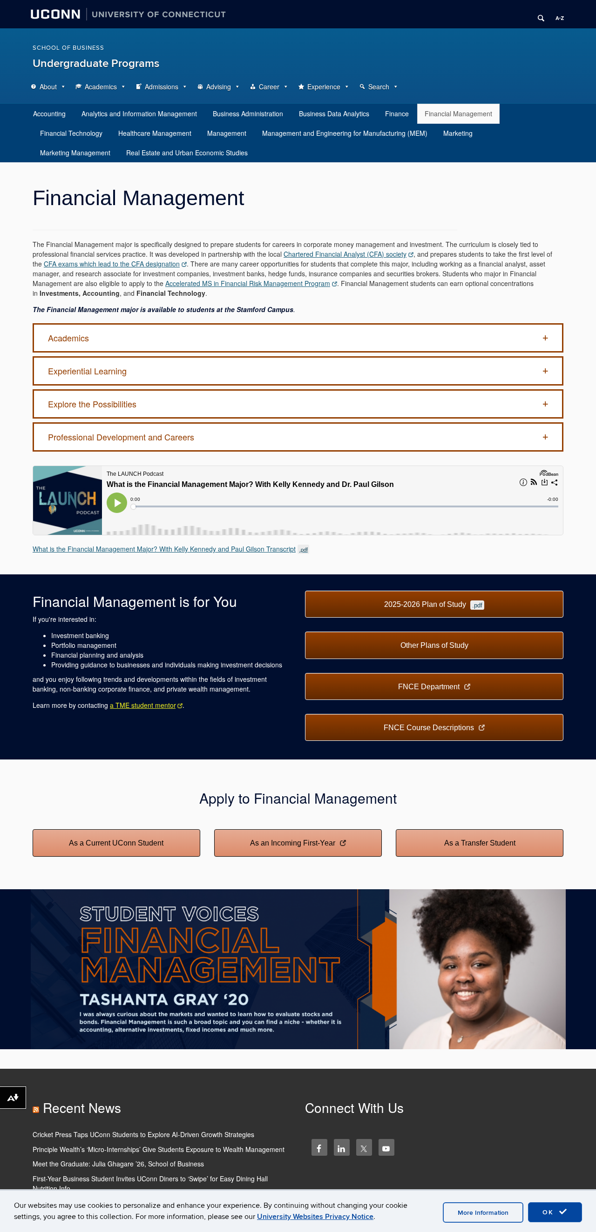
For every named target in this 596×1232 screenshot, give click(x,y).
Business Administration (248, 113)
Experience (323, 86)
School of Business (68, 48)
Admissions (161, 86)
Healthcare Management (154, 133)
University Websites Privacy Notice (315, 1216)
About (48, 86)
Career (269, 86)
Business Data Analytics (334, 113)
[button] (298, 338)
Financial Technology (71, 133)
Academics (101, 86)
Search (378, 86)
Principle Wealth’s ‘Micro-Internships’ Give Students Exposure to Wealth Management (158, 1149)
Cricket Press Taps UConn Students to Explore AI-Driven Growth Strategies (143, 1134)
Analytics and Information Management (139, 113)
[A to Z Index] (556, 14)
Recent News (82, 1107)
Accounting (49, 113)
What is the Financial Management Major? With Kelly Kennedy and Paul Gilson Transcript (170, 548)
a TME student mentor (143, 705)
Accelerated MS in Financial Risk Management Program (247, 283)
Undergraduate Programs (96, 63)
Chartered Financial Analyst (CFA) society (345, 254)
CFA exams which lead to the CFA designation (112, 263)
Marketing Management (75, 152)
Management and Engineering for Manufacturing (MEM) (344, 133)
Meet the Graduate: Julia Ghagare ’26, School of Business (118, 1163)
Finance (397, 113)
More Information (483, 1213)
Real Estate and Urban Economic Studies (187, 152)
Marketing (458, 133)
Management (226, 133)
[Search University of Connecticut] (537, 14)
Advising (218, 86)
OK (549, 1212)
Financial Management (458, 113)
